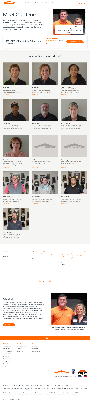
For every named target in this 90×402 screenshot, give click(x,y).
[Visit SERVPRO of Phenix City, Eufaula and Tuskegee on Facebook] (50, 338)
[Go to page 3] (46, 281)
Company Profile (21, 346)
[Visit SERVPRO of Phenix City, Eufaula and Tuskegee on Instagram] (47, 338)
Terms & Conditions (36, 346)
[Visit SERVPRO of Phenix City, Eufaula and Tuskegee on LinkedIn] (39, 338)
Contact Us (55, 3)
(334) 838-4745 (82, 3)
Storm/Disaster (7, 353)
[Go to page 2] (45, 281)
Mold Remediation (7, 351)
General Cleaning (7, 363)
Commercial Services (8, 358)
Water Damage (7, 346)
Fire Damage (6, 348)
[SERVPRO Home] (9, 2)
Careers (19, 348)
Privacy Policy (35, 348)
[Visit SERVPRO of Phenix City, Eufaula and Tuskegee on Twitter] (43, 337)
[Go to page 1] (43, 281)
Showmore (6, 94)
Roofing (5, 366)
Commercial (39, 3)
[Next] (50, 281)
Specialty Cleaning (7, 361)
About (47, 3)
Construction (6, 356)
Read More (8, 325)
